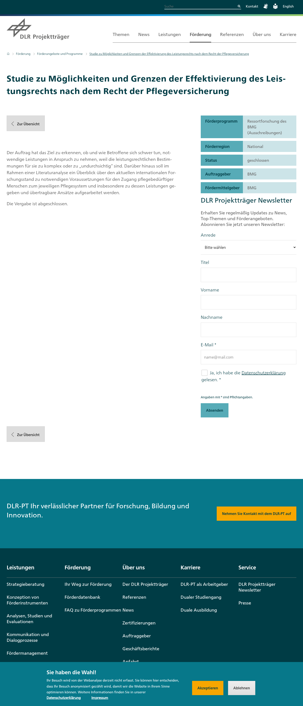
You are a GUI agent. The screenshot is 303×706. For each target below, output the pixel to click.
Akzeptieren (207, 688)
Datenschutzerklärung (264, 373)
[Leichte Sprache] (275, 8)
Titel (205, 262)
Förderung (200, 34)
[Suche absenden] (239, 6)
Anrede (208, 235)
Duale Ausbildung (199, 610)
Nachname (211, 317)
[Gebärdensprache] (266, 8)
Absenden (214, 410)
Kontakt (252, 6)
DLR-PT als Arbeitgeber (204, 584)
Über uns (262, 34)
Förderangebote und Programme (60, 53)
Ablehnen (241, 688)
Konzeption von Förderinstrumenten (27, 600)
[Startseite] (8, 53)
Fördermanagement (27, 653)
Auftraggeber (136, 636)
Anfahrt (130, 661)
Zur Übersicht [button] (27, 124)
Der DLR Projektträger (145, 584)
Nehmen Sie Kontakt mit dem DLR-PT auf (256, 514)
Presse (244, 603)
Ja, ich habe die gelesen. (243, 376)
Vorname (210, 290)
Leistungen (169, 34)
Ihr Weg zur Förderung (88, 584)
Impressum (99, 698)
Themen (121, 34)
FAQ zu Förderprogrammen (93, 610)
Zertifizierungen (138, 623)
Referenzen (232, 34)
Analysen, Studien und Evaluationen (29, 618)
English (288, 6)
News (144, 34)
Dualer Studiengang (201, 597)
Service (247, 567)
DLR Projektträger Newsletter (256, 587)
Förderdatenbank (82, 597)
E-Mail (207, 344)
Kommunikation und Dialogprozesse (28, 637)
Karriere (288, 34)
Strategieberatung (25, 584)
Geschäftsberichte (140, 648)
